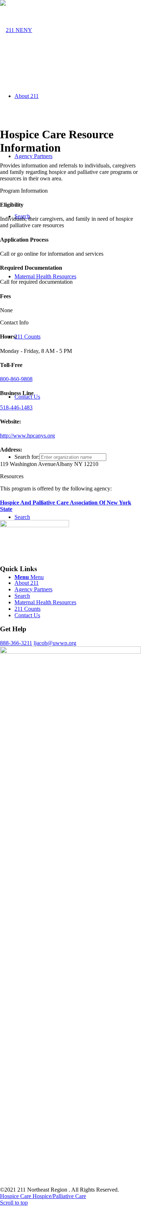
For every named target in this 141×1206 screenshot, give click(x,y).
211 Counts (27, 609)
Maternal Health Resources (45, 602)
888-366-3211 (16, 643)
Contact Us (27, 615)
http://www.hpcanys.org (27, 435)
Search (22, 596)
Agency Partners (33, 589)
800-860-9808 (16, 379)
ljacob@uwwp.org (55, 643)
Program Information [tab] (24, 191)
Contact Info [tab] (14, 322)
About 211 (26, 583)
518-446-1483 (16, 407)
